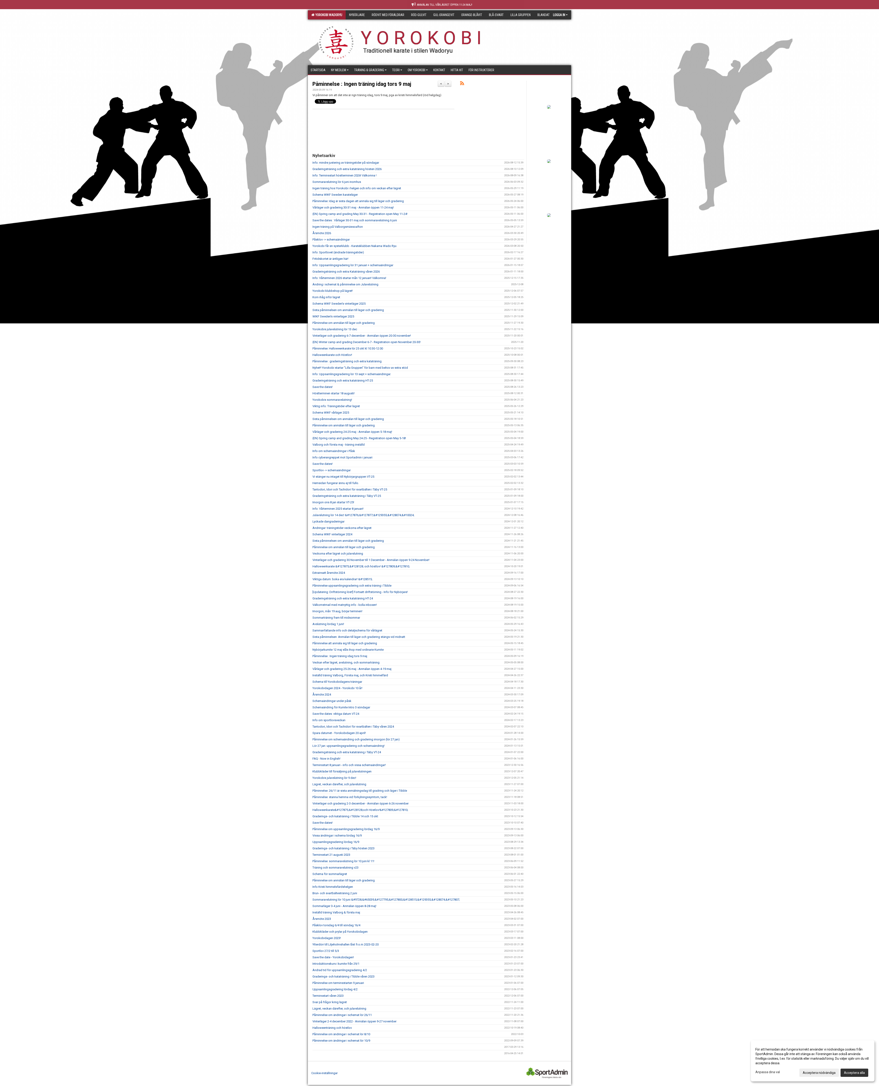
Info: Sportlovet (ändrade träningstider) (338, 252)
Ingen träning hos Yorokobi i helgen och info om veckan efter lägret (356, 188)
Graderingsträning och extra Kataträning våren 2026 (346, 271)
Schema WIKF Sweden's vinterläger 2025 (339, 303)
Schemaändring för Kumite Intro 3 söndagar (341, 707)
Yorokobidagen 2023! (326, 938)
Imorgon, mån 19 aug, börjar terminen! (337, 611)
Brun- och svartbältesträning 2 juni (334, 893)
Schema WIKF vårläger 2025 (330, 412)
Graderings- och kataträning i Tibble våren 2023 (343, 976)
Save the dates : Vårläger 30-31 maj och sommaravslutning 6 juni (354, 220)
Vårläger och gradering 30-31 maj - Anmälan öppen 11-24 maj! (353, 207)
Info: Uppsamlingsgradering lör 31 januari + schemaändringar (352, 265)
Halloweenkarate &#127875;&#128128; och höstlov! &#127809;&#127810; (361, 566)
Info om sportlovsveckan (328, 720)
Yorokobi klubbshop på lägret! (332, 290)
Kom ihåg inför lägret (326, 297)
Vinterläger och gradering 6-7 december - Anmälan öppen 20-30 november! (361, 335)
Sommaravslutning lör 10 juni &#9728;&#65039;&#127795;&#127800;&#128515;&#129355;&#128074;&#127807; (386, 899)
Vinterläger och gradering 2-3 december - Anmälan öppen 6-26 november (360, 803)
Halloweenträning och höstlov (332, 1027)
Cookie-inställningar (324, 1073)
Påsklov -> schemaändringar (331, 239)
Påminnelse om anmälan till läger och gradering (343, 323)
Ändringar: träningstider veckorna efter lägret (342, 528)
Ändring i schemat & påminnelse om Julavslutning (345, 284)
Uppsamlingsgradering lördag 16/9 (335, 842)
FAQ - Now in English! (326, 758)
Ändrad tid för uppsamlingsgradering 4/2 (339, 970)
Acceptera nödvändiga (819, 1073)
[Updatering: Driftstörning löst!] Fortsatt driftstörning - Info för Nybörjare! (360, 592)
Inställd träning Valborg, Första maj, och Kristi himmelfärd (350, 675)
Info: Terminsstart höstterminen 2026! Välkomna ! (344, 175)
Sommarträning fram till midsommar (336, 617)
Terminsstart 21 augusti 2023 (331, 854)
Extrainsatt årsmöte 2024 (328, 572)
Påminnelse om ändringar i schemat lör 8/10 (341, 1034)
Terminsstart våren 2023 (328, 995)
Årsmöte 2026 (321, 233)
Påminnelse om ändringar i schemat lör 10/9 (341, 1040)
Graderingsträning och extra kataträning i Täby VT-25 (346, 496)
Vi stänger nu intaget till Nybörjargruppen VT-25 (343, 476)
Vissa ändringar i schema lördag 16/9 (337, 835)
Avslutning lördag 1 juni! (328, 624)
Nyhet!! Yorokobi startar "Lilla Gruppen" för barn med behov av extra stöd (360, 367)
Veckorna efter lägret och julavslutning (337, 553)
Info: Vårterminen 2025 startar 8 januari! (338, 508)
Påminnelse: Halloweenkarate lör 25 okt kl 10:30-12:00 (347, 348)
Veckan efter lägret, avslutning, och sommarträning (346, 662)
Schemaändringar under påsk (331, 701)
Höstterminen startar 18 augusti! (333, 393)
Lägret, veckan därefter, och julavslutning (339, 784)
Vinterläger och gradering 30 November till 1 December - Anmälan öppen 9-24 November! (370, 560)
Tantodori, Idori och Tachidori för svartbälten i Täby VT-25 (349, 489)
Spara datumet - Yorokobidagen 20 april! (339, 733)
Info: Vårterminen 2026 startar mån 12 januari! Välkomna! (349, 278)
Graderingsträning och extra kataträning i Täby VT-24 (346, 752)
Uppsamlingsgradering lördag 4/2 (335, 989)
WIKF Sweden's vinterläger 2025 (333, 316)
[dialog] (812, 1060)
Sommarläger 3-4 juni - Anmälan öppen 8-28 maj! (344, 906)
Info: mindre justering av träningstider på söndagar (345, 162)
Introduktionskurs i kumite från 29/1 (335, 963)
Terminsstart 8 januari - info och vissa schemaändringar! (349, 765)
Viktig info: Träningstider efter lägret (336, 406)
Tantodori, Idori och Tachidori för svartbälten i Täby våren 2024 (353, 726)
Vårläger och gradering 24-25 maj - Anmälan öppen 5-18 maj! (352, 431)
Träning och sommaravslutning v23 (335, 867)
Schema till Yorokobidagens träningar (337, 681)
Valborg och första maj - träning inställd (338, 444)
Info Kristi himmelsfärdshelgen (332, 886)
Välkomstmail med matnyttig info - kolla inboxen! (344, 605)
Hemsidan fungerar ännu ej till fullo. (335, 483)
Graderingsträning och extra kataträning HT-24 (342, 598)
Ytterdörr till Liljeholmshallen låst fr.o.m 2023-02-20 (345, 944)
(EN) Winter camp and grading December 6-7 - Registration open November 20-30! (366, 342)
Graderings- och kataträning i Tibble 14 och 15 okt (345, 816)
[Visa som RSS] (462, 84)
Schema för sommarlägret (329, 874)
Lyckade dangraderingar (328, 521)
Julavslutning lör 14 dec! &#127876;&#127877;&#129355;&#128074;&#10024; (363, 515)
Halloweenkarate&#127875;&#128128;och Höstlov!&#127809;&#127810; (360, 810)
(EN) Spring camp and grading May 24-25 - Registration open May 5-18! (359, 438)
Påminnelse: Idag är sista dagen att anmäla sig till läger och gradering (358, 201)
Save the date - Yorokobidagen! (333, 957)
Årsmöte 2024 (321, 694)
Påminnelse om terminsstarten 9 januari (338, 983)
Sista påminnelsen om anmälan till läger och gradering (348, 310)
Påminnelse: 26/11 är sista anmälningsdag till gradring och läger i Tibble (359, 790)
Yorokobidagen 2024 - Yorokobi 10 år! (337, 688)
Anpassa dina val (767, 1072)
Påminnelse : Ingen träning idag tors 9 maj (361, 84)
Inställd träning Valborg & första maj (336, 912)
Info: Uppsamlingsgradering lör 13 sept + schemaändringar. (351, 374)
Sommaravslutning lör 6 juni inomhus (336, 182)
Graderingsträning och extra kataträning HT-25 (342, 380)
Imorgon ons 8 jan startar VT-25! (333, 502)
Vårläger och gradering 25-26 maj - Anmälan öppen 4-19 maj (351, 669)
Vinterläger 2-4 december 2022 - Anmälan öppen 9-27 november (354, 1021)
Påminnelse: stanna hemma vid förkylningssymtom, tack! (349, 797)
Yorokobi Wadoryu (328, 15)
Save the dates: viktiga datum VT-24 (335, 713)
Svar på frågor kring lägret (329, 1002)
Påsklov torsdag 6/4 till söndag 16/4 (336, 925)
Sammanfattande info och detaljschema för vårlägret (347, 630)
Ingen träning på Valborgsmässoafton (337, 226)
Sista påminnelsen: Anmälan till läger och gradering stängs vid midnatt (358, 637)
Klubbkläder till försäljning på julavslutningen (342, 771)
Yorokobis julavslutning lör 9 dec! (334, 778)
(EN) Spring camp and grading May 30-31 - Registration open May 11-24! (359, 214)
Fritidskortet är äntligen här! (330, 258)
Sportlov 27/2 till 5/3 (325, 951)
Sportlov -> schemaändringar (331, 470)
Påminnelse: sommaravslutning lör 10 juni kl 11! (343, 861)
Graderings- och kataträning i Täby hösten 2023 (343, 848)
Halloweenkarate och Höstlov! (332, 355)
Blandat (543, 15)
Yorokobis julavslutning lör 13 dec (334, 329)
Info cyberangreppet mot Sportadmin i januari (342, 457)
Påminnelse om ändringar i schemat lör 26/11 (342, 1015)
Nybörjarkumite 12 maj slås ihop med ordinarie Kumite (348, 649)
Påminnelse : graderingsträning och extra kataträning (347, 361)
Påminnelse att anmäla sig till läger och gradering (344, 643)
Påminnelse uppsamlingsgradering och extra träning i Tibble (351, 585)
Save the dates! (322, 387)
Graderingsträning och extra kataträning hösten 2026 (347, 169)
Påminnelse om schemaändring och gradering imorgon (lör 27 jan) (356, 739)
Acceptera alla (854, 1073)
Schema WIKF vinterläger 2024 (332, 534)
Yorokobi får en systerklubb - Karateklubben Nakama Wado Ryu (354, 246)
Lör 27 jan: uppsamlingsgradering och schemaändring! (348, 745)
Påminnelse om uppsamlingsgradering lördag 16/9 (346, 829)
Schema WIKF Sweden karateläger (335, 194)
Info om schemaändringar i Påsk (333, 451)
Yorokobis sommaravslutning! (332, 399)
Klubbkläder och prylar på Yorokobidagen (340, 931)
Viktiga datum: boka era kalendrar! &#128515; (342, 579)
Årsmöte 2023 (321, 919)
